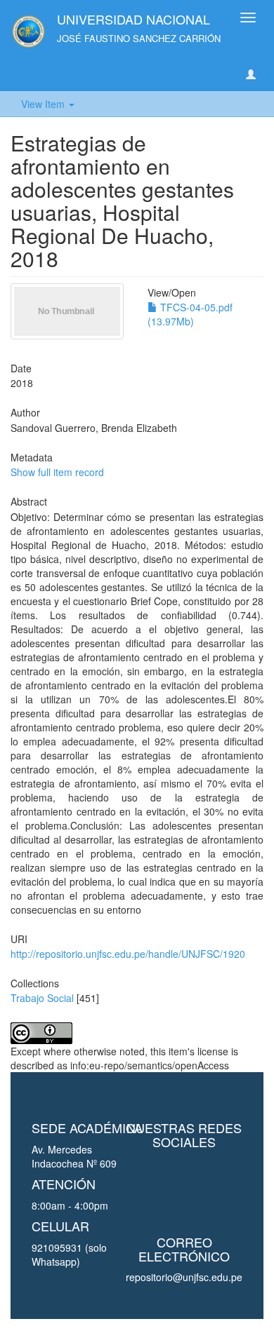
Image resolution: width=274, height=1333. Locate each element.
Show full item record (57, 472)
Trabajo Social (42, 998)
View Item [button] (44, 104)
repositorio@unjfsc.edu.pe (184, 1277)
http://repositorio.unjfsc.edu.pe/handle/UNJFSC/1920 (128, 954)
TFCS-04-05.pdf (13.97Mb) (190, 314)
